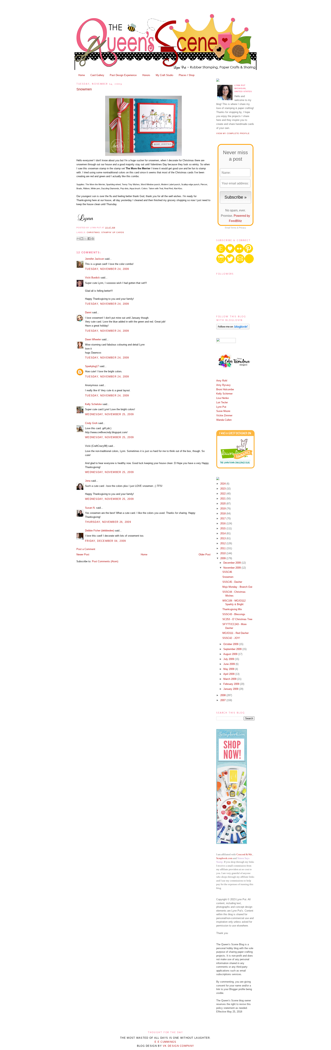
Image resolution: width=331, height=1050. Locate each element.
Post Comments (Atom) (105, 561)
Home (81, 75)
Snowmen (84, 89)
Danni (88, 312)
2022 (223, 493)
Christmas (93, 232)
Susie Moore (223, 411)
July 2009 (229, 659)
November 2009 (232, 567)
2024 (223, 483)
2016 (223, 523)
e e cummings (165, 1041)
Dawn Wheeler (93, 339)
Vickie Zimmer (224, 415)
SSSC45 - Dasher (232, 581)
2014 (223, 533)
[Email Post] (116, 228)
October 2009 (231, 644)
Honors (146, 75)
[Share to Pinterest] (93, 239)
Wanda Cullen (224, 419)
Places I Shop (186, 75)
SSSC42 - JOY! (231, 638)
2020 (223, 503)
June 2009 (229, 664)
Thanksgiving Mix (232, 609)
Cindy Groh (91, 423)
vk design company (178, 1045)
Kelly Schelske (93, 404)
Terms (233, 228)
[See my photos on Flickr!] (226, 342)
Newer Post (82, 554)
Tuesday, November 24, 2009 (107, 269)
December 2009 (232, 562)
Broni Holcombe (225, 389)
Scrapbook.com (224, 858)
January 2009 (231, 688)
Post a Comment (85, 549)
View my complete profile (233, 133)
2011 (223, 548)
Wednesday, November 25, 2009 (109, 414)
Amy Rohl (221, 380)
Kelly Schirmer (224, 393)
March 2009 (230, 679)
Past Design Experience (123, 75)
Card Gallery (97, 75)
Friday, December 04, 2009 (105, 540)
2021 (223, 498)
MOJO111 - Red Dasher (235, 633)
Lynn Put (221, 406)
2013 (223, 538)
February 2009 (231, 684)
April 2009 (229, 674)
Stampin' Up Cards (112, 232)
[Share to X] (85, 239)
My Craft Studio (164, 75)
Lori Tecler (222, 402)
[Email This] (78, 239)
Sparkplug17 (92, 366)
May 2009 (229, 669)
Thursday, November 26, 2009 (108, 521)
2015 (223, 528)
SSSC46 (227, 571)
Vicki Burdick (92, 277)
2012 (223, 543)
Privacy (242, 228)
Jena (87, 480)
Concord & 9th (244, 854)
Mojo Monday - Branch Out (237, 586)
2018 (223, 513)
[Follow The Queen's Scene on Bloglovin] (232, 328)
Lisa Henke (222, 398)
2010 (223, 553)
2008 (223, 695)
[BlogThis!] (82, 239)
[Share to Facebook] (89, 239)
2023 (223, 488)
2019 (223, 508)
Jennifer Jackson (94, 258)
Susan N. (90, 507)
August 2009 (230, 654)
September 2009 (232, 649)
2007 (223, 700)
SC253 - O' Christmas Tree (237, 619)
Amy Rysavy (223, 385)
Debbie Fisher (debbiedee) (99, 530)
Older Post (205, 554)
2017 (223, 518)
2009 (223, 558)
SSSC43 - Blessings (233, 614)
